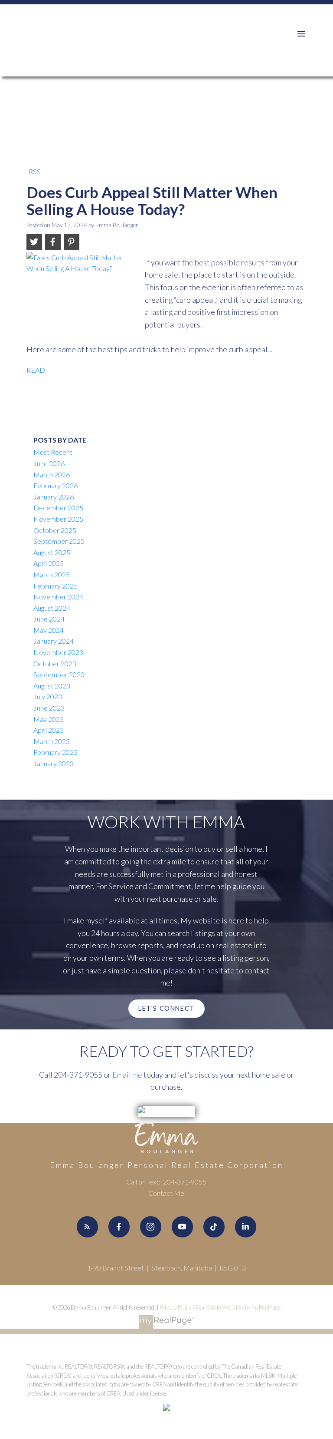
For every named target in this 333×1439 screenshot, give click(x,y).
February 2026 (55, 485)
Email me (127, 1074)
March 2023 (51, 741)
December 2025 (58, 507)
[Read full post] (82, 286)
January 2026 (53, 497)
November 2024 (58, 596)
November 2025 (58, 519)
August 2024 (51, 608)
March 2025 (51, 574)
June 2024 (49, 619)
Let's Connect (166, 1008)
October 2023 (54, 663)
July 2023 (47, 696)
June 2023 (49, 708)
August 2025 (51, 552)
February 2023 (55, 752)
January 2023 (53, 763)
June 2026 (49, 463)
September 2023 (59, 674)
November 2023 (58, 652)
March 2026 (51, 474)
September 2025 (59, 541)
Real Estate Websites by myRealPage (238, 1307)
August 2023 (51, 685)
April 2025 (48, 563)
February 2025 (55, 586)
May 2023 (48, 719)
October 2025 (54, 530)
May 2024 (48, 630)
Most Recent (52, 452)
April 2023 (48, 730)
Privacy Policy (175, 1307)
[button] (166, 1008)
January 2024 (53, 641)
